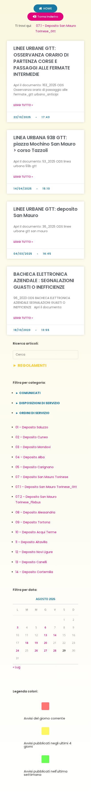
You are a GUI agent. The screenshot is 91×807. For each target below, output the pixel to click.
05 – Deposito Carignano (34, 467)
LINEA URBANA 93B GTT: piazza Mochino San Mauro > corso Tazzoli (44, 144)
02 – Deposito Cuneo (31, 437)
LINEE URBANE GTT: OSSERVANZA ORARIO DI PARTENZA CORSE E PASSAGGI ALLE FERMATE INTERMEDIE (41, 61)
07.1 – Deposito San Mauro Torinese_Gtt (46, 487)
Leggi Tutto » (23, 105)
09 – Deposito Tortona (32, 522)
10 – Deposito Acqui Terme (36, 532)
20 (45, 643)
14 (54, 635)
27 (45, 650)
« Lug (16, 667)
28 (54, 650)
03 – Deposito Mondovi (33, 447)
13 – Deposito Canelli (31, 562)
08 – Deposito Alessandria (35, 512)
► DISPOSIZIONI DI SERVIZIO (37, 403)
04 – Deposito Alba (30, 457)
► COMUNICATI (27, 393)
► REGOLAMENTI (29, 365)
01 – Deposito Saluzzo (31, 427)
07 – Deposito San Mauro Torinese (41, 477)
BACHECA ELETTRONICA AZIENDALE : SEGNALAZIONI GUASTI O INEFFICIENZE (43, 280)
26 (36, 650)
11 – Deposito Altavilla (31, 542)
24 (17, 650)
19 (36, 643)
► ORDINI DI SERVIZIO (32, 413)
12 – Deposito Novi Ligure (34, 552)
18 (26, 643)
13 (45, 635)
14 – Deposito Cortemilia (34, 572)
